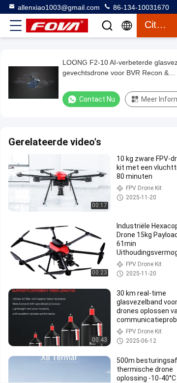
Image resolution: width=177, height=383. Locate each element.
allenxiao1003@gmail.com (59, 7)
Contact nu (97, 99)
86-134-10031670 (140, 7)
